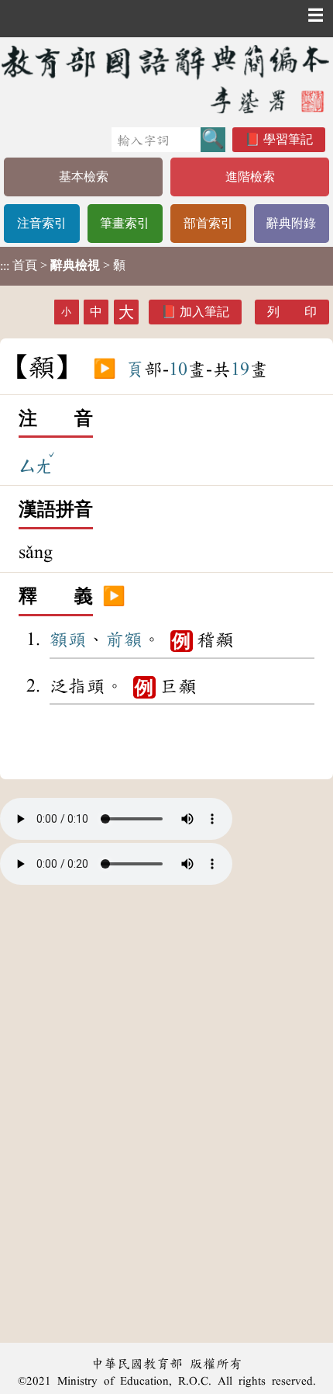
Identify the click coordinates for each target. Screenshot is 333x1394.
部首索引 (208, 223)
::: (4, 265)
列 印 (292, 311)
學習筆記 (288, 139)
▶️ (104, 369)
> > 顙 (62, 265)
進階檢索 (250, 176)
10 (178, 369)
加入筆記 (204, 311)
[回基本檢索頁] (166, 78)
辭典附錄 (291, 223)
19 (240, 369)
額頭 (68, 639)
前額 (123, 639)
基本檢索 (83, 176)
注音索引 (42, 223)
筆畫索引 (124, 223)
